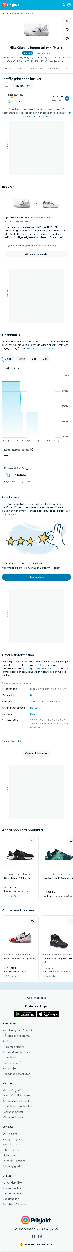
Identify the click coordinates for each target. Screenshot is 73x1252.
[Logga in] (69, 5)
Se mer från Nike (11, 741)
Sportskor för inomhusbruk (19, 13)
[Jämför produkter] (67, 38)
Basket (34, 707)
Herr (32, 713)
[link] (36, 226)
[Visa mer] (5, 98)
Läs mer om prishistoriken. (40, 348)
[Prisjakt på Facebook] (33, 1236)
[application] (36, 409)
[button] (67, 20)
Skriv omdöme (43, 52)
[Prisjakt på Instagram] (40, 1236)
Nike (32, 695)
